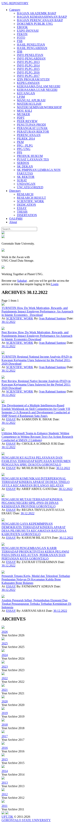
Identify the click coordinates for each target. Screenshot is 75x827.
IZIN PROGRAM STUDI (33, 79)
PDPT (21, 117)
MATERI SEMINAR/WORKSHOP (39, 107)
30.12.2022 (8, 321)
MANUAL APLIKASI (31, 100)
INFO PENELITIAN (30, 55)
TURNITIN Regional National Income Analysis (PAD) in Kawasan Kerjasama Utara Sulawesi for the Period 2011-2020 (37, 360)
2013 (5, 782)
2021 (5, 689)
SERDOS (23, 163)
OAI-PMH (15, 218)
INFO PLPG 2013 (28, 62)
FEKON (22, 34)
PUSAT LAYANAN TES (33, 159)
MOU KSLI (24, 110)
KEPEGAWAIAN (28, 82)
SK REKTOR (25, 176)
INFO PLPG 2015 (28, 69)
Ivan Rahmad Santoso (52, 318)
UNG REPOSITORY (15, 3)
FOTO (21, 37)
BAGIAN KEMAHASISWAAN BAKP (42, 16)
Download (36, 315)
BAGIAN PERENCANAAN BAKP (40, 20)
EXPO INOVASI (27, 30)
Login (54, 284)
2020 (5, 701)
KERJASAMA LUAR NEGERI (37, 89)
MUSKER (23, 114)
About (13, 222)
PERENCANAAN (29, 135)
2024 (5, 655)
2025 (5, 643)
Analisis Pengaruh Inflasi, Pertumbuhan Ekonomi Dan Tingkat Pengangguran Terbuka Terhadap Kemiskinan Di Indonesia (36, 604)
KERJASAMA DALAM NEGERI (38, 86)
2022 (5, 678)
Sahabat (22, 280)
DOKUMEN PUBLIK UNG (35, 23)
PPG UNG (23, 149)
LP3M (21, 96)
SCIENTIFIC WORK (30, 201)
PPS (19, 152)
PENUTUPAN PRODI (31, 124)
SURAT (22, 180)
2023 (5, 666)
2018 (5, 724)
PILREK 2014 (26, 138)
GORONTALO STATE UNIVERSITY (26, 820)
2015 (5, 759)
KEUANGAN (26, 93)
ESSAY (22, 208)
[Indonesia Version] (3, 233)
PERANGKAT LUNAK (32, 128)
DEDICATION (26, 204)
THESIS (22, 211)
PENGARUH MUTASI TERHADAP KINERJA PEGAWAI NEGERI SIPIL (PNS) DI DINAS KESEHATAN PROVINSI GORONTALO (32, 503)
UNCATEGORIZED (30, 187)
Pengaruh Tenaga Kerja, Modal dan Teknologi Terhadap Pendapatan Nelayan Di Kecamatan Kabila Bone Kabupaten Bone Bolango (36, 579)
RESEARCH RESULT (31, 197)
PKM (20, 142)
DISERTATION (27, 215)
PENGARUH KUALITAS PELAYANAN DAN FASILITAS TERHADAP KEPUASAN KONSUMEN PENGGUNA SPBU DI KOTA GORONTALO (36, 461)
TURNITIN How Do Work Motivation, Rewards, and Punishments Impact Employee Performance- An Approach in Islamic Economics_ (37, 311)
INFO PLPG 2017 (28, 76)
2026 (5, 631)
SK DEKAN (25, 166)
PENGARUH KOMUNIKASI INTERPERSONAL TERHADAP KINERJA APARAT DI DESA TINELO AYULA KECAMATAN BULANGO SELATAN (36, 482)
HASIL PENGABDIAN (32, 48)
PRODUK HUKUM (30, 156)
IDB (19, 51)
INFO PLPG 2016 (28, 72)
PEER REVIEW (27, 121)
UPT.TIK (7, 816)
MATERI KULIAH (29, 103)
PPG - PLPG (25, 145)
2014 (5, 771)
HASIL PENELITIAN (31, 44)
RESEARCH (25, 194)
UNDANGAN (26, 183)
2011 (5, 805)
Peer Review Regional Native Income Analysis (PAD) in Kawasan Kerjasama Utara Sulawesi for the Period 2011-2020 (36, 384)
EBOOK (22, 27)
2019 (5, 713)
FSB (19, 41)
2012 (5, 794)
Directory (15, 190)
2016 (5, 747)
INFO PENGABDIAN (31, 58)
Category (14, 9)
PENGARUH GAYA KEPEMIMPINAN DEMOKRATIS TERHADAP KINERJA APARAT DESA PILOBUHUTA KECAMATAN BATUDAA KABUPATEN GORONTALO (34, 529)
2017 (5, 736)
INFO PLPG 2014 (28, 65)
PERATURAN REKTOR (33, 131)
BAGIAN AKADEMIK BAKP (36, 13)
